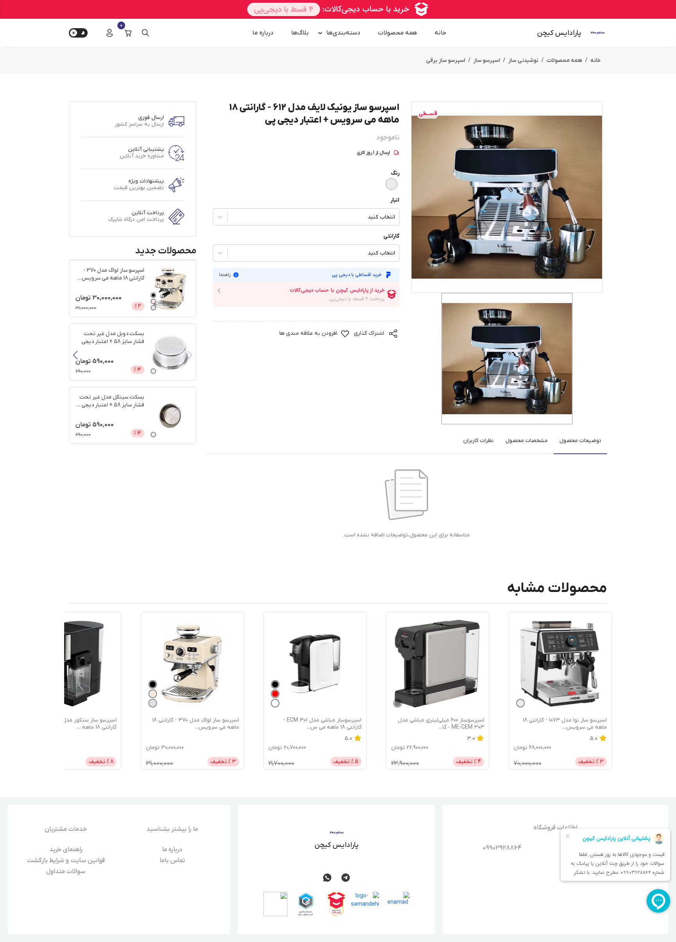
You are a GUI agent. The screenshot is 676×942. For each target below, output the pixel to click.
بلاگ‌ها (300, 33)
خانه (440, 33)
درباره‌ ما (262, 33)
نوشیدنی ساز (523, 60)
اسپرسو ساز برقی (445, 60)
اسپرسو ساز (486, 60)
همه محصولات (397, 33)
